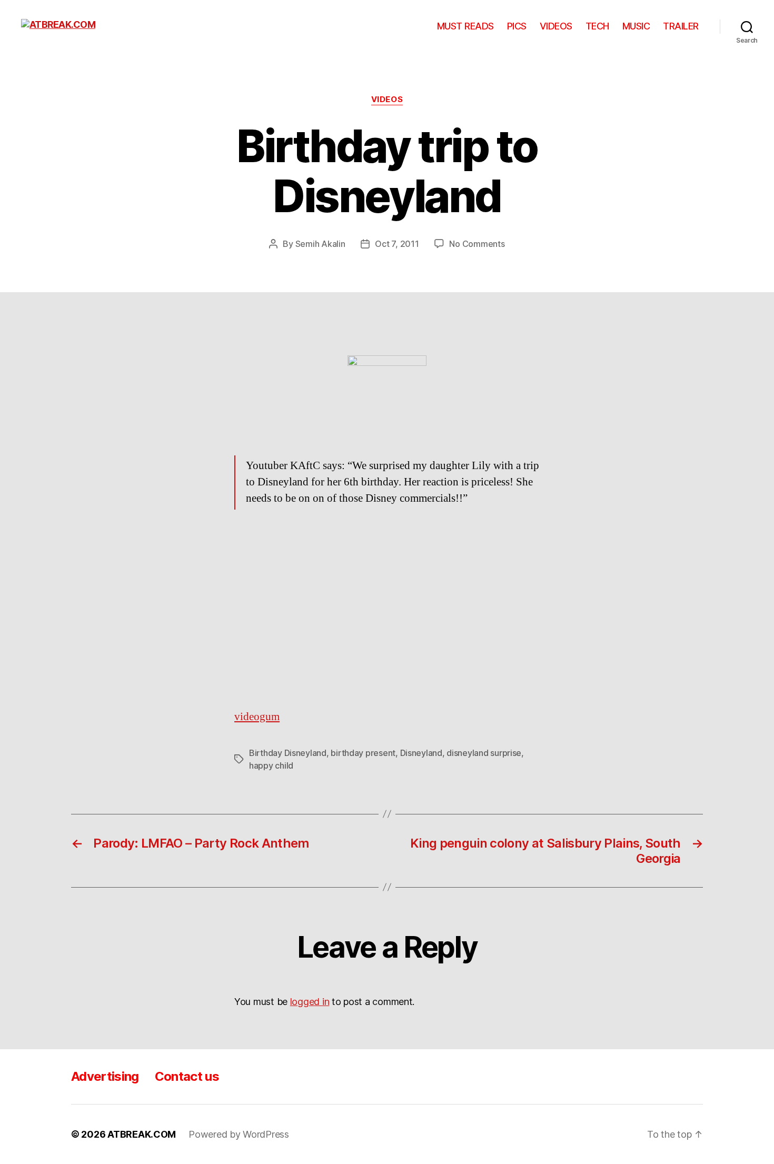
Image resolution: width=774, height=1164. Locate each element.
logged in (310, 1001)
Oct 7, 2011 (397, 243)
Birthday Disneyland (287, 753)
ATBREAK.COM (141, 1134)
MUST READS (465, 26)
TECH (597, 26)
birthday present (363, 753)
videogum (257, 717)
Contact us (187, 1076)
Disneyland (421, 753)
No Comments (476, 243)
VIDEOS (556, 26)
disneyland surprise (483, 753)
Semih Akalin (320, 243)
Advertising (105, 1076)
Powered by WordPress (238, 1134)
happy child (271, 765)
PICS (517, 26)
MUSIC (636, 26)
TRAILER (681, 26)
